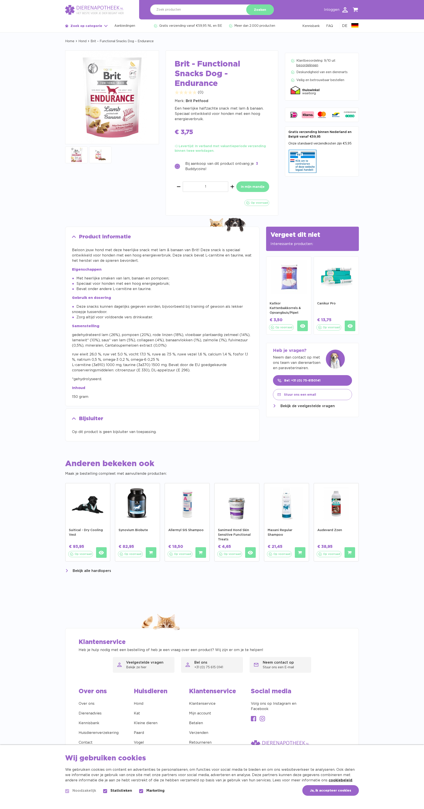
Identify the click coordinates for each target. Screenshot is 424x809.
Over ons (87, 703)
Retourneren (200, 742)
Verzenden (198, 733)
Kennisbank (89, 723)
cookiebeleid (340, 780)
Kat (137, 713)
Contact (86, 742)
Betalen (196, 723)
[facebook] (253, 719)
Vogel (139, 742)
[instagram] (262, 719)
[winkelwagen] (355, 10)
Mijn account (200, 713)
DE (344, 26)
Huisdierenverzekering (99, 733)
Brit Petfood (197, 101)
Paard (139, 733)
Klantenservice (202, 703)
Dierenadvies (90, 713)
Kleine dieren (145, 723)
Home (69, 41)
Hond (82, 41)
